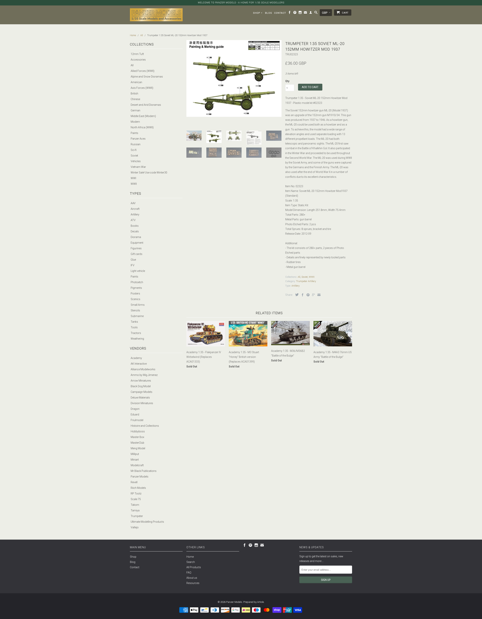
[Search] (316, 13)
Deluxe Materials (140, 397)
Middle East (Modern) (143, 116)
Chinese (135, 99)
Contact (280, 12)
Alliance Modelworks (143, 369)
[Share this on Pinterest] (307, 294)
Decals (135, 231)
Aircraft (135, 208)
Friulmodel (137, 420)
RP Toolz (136, 493)
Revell (134, 482)
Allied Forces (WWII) (142, 70)
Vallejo (135, 527)
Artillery (135, 214)
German (135, 110)
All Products (193, 567)
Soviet (134, 155)
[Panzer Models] (156, 14)
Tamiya (135, 510)
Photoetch (137, 282)
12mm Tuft (137, 54)
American (136, 82)
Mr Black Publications (143, 470)
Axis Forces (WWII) (142, 87)
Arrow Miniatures (141, 380)
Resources (192, 583)
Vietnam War (138, 166)
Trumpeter (137, 516)
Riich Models (138, 487)
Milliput (135, 454)
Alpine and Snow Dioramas (147, 76)
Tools (134, 327)
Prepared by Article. (253, 602)
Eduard (135, 414)
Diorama (136, 237)
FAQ (188, 572)
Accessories (138, 59)
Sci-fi (134, 149)
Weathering (137, 338)
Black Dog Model (141, 386)
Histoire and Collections (145, 425)
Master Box (137, 437)
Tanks (134, 321)
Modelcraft (137, 465)
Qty (287, 81)
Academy (136, 358)
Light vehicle (138, 270)
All (132, 65)
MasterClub (137, 442)
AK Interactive (139, 363)
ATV (133, 220)
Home (190, 556)
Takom (135, 504)
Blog (268, 12)
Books (135, 225)
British (134, 93)
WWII (134, 183)
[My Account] (310, 13)
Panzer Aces (138, 138)
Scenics (135, 299)
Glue (133, 259)
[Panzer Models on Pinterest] (295, 13)
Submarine (137, 316)
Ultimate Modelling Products (147, 521)
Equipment (137, 242)
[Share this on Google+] (312, 294)
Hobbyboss (138, 431)
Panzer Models (139, 476)
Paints (134, 133)
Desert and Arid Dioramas (146, 104)
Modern (135, 121)
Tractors (136, 333)
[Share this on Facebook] (301, 294)
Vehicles (136, 161)
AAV (133, 203)
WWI (133, 178)
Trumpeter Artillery (306, 281)
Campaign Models (141, 391)
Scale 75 (136, 499)
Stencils (135, 310)
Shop (257, 12)
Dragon (135, 408)
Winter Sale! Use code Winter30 (149, 172)
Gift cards (136, 254)
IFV (132, 265)
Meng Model (138, 448)
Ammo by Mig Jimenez (144, 374)
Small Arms (138, 304)
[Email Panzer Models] (305, 13)
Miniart (135, 459)
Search (190, 561)
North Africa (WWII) (142, 127)
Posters (135, 293)
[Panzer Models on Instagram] (300, 13)
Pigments (136, 287)
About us (191, 577)
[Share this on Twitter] (296, 294)
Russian (135, 144)
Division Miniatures (142, 403)
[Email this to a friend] (318, 294)
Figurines (136, 248)
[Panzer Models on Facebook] (289, 13)
